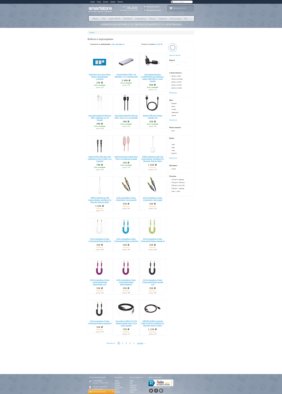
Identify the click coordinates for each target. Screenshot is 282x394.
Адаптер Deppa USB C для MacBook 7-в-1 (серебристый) (126, 75)
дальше (140, 343)
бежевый (174, 103)
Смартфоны (133, 385)
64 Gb (173, 131)
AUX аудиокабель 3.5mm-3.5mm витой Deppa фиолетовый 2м (126, 282)
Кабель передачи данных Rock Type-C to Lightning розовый (126, 158)
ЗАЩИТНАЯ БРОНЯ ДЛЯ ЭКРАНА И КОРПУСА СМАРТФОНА (141, 24)
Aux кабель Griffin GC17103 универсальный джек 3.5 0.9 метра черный (126, 323)
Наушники (133, 387)
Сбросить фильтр (174, 55)
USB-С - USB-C (176, 191)
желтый (174, 115)
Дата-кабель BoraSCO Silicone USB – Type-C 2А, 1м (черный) (126, 117)
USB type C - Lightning (178, 188)
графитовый (175, 112)
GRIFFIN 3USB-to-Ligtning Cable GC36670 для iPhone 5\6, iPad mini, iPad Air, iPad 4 (152, 323)
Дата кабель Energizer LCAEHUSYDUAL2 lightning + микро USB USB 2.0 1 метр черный (152, 77)
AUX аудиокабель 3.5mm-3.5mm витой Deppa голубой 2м (126, 240)
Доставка (105, 1)
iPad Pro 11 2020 (176, 76)
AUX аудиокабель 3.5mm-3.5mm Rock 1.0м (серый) (152, 199)
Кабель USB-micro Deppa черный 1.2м (152, 117)
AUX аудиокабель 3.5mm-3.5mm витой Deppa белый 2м (99, 240)
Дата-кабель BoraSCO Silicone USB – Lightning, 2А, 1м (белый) (99, 118)
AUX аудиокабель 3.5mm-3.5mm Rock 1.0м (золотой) (126, 199)
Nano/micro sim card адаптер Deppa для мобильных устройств (100, 76)
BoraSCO (174, 153)
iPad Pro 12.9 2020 (177, 88)
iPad (131, 383)
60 (161, 44)
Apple (173, 147)
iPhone (132, 380)
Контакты (120, 1)
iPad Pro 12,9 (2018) (177, 79)
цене (113, 44)
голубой (174, 109)
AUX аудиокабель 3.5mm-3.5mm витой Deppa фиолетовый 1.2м (99, 282)
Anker (173, 144)
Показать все (111, 343)
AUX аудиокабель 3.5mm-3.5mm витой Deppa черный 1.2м (152, 282)
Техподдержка (119, 387)
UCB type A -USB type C (178, 182)
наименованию (105, 44)
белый (173, 106)
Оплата (99, 1)
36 (159, 44)
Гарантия (112, 1)
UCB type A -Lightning (178, 179)
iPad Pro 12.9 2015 (177, 85)
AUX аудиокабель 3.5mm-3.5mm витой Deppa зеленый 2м (153, 240)
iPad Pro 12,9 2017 (177, 82)
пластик (174, 169)
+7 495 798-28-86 (97, 380)
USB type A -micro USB (178, 185)
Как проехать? (99, 389)
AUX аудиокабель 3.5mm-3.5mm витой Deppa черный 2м (99, 322)
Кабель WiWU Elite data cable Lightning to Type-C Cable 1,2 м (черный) (100, 159)
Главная (92, 1)
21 (156, 44)
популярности (120, 44)
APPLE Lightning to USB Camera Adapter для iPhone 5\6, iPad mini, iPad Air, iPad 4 (99, 200)
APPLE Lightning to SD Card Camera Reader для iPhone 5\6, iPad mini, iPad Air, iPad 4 (152, 159)
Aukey (173, 150)
